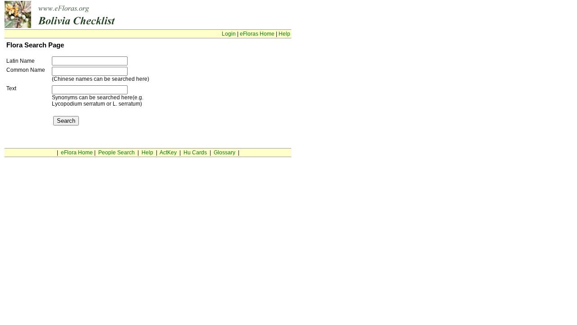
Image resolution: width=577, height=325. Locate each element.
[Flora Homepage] (89, 26)
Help (284, 34)
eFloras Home (257, 34)
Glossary (224, 152)
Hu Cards (195, 152)
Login (229, 34)
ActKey (168, 152)
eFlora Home (77, 152)
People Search (116, 152)
